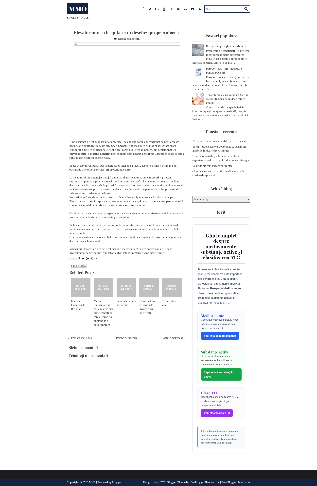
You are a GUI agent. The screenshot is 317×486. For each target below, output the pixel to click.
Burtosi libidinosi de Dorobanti (78, 305)
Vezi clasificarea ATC (217, 413)
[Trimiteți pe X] (78, 266)
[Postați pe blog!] (75, 266)
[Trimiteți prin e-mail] (72, 266)
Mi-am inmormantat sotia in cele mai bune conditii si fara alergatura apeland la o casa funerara (103, 313)
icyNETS (160, 482)
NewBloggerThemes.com (205, 482)
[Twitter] (150, 9)
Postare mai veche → (174, 338)
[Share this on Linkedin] (96, 258)
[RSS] (199, 9)
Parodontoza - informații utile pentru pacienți (219, 141)
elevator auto (78, 154)
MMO (78, 8)
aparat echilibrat (143, 154)
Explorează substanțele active (218, 374)
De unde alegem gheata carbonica (226, 46)
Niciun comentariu (129, 38)
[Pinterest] (178, 9)
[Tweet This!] (83, 258)
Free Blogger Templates (235, 482)
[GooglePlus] (157, 9)
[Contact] (192, 9)
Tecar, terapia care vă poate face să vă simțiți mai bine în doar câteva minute (227, 99)
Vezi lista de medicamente (220, 335)
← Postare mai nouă (80, 338)
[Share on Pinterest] (92, 258)
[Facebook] (143, 9)
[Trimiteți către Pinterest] (85, 266)
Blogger (116, 482)
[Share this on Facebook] (79, 258)
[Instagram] (171, 9)
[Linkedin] (185, 9)
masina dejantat (100, 154)
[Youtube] (164, 9)
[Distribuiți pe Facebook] (82, 266)
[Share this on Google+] (87, 258)
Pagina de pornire (126, 338)
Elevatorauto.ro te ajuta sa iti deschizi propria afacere (127, 32)
